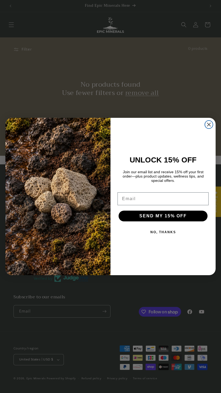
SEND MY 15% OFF (163, 216)
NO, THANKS (163, 232)
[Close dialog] (209, 125)
